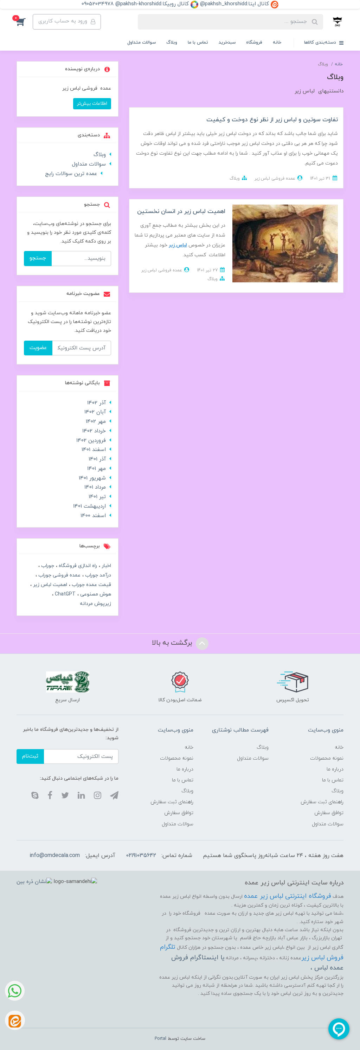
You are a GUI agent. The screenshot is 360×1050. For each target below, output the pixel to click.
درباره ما (335, 769)
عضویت (38, 348)
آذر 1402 (96, 403)
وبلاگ (171, 42)
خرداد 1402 (94, 431)
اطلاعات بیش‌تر (92, 103)
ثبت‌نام (30, 756)
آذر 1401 (97, 459)
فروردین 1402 (91, 440)
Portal (160, 1039)
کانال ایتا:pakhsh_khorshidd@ (235, 4)
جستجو (38, 258)
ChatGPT (64, 594)
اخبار (105, 565)
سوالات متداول (141, 42)
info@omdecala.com (55, 855)
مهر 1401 (96, 468)
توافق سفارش (328, 813)
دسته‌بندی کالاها (321, 42)
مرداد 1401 (95, 487)
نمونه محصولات (326, 758)
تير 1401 (97, 497)
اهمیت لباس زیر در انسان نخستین (181, 211)
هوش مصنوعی (95, 594)
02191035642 (141, 855)
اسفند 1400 (93, 516)
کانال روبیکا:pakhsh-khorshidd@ (153, 4)
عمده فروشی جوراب (59, 575)
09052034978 (98, 4)
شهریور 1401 (92, 478)
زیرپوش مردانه (95, 603)
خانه (277, 42)
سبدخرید (227, 42)
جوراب (47, 565)
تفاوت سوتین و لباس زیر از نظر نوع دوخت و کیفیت (272, 120)
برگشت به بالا (173, 643)
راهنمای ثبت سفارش (322, 802)
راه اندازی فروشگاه (77, 565)
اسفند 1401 (94, 449)
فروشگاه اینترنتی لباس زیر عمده (287, 896)
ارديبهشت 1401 (89, 506)
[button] (25, 22)
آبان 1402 (95, 412)
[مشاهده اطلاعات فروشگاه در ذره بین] (34, 881)
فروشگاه (254, 42)
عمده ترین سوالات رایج (71, 174)
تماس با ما (198, 42)
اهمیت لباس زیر (49, 584)
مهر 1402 (96, 421)
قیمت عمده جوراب (90, 584)
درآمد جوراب (97, 575)
